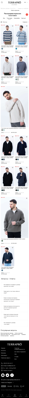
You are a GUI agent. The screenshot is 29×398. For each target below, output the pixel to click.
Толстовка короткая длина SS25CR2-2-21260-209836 (21, 157)
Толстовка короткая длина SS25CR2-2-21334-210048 (7, 46)
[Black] (2, 159)
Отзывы (16, 356)
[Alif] (22, 386)
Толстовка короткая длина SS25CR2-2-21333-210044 (21, 46)
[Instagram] (3, 375)
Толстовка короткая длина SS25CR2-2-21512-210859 (7, 77)
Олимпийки (17, 18)
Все (4, 18)
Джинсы (12, 335)
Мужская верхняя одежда (7, 333)
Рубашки (24, 334)
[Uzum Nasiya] (16, 386)
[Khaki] (2, 241)
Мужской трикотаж (5, 334)
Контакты (3, 350)
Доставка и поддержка (20, 351)
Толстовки (9, 18)
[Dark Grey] (4, 190)
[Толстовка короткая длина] (7, 34)
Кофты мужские (19, 333)
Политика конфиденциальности (20, 349)
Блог (16, 359)
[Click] (9, 386)
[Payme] (3, 386)
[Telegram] (7, 375)
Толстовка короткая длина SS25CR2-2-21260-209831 (7, 157)
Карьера (3, 348)
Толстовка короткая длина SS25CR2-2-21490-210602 (13, 128)
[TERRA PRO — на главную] (14, 3)
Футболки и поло (16, 334)
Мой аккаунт (4, 355)
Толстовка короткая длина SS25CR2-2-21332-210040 (21, 188)
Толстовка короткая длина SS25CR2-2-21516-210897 (7, 268)
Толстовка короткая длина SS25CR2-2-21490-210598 (21, 77)
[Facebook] (12, 375)
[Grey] (16, 79)
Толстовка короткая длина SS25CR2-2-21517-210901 (13, 239)
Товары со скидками (23, 8)
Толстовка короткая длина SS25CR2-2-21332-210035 (7, 188)
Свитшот (23, 18)
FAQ (16, 354)
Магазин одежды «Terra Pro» (8, 8)
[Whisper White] (2, 79)
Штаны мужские (5, 335)
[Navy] (2, 49)
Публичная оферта (5, 357)
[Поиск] (2, 2)
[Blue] (16, 49)
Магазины (3, 353)
